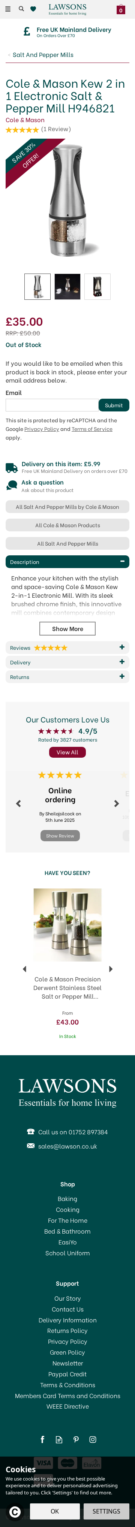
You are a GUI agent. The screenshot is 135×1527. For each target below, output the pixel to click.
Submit (114, 405)
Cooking (68, 1209)
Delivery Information (68, 1320)
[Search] (21, 8)
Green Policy (67, 1352)
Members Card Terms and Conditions (67, 1395)
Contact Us (68, 1309)
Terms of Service (92, 428)
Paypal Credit (67, 1374)
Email (14, 392)
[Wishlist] (34, 9)
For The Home (67, 1220)
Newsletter (67, 1363)
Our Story (67, 1298)
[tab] (67, 561)
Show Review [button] (60, 835)
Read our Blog (59, 1439)
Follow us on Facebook (42, 1439)
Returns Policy (67, 1330)
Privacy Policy (41, 428)
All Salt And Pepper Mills (67, 543)
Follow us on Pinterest (76, 1439)
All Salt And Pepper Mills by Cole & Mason (67, 506)
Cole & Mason (25, 119)
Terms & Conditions (67, 1384)
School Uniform (67, 1253)
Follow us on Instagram (93, 1439)
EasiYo (67, 1242)
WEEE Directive (67, 1406)
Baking (67, 1198)
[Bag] (122, 8)
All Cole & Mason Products (67, 525)
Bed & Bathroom (67, 1231)
